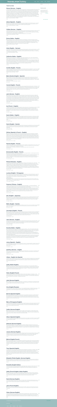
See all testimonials (45, 19)
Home (35, 1)
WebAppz (11, 403)
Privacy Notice (49, 400)
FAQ (45, 1)
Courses (42, 1)
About (38, 1)
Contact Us (48, 1)
